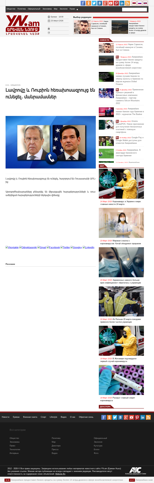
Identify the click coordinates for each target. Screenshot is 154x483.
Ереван (16, 417)
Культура (98, 446)
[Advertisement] (50, 61)
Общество (11, 9)
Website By (60, 474)
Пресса (55, 449)
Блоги (96, 449)
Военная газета (30, 417)
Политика (21, 9)
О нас (72, 417)
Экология (64, 9)
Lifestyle (53, 417)
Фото (96, 453)
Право (72, 9)
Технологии (15, 449)
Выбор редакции (82, 17)
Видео (63, 417)
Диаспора (105, 407)
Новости (104, 40)
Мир (55, 9)
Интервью (14, 453)
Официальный (34, 9)
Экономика (47, 9)
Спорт (43, 417)
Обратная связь (86, 417)
